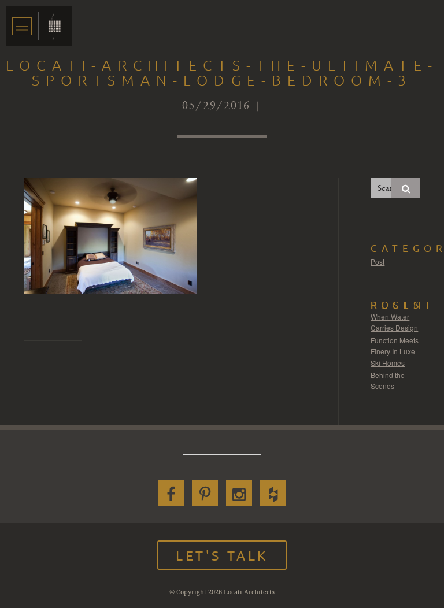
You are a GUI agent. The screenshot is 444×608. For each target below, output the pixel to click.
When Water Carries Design (394, 322)
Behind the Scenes (388, 380)
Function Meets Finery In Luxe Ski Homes (395, 351)
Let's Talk (222, 555)
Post (377, 261)
